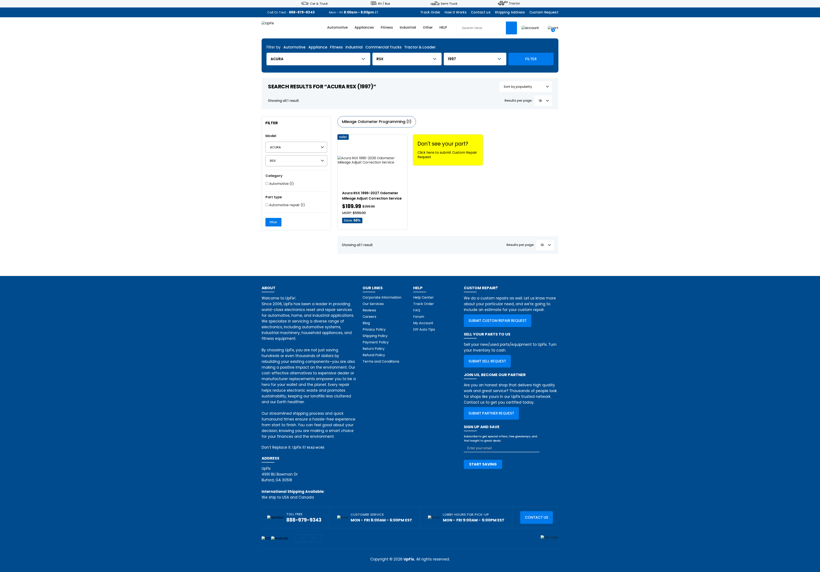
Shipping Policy (375, 335)
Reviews (369, 310)
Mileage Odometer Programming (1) (376, 121)
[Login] (530, 27)
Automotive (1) (281, 184)
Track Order (430, 12)
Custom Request (543, 12)
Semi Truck (449, 3)
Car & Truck (319, 3)
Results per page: (518, 101)
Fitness (387, 28)
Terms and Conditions (381, 361)
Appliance (317, 47)
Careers (369, 316)
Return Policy (374, 348)
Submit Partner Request (491, 413)
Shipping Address (510, 12)
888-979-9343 (302, 12)
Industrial (408, 28)
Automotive (337, 28)
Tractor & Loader (420, 47)
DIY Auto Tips (424, 329)
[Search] (511, 28)
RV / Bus (384, 3)
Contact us (481, 12)
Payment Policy (376, 342)
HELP (443, 28)
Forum (418, 316)
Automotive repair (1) (286, 205)
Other (428, 28)
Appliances (364, 28)
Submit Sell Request (487, 361)
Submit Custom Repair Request (498, 320)
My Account (423, 323)
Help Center (423, 297)
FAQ (416, 310)
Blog (366, 323)
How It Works (456, 12)
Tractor (514, 3)
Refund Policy (374, 355)
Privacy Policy (374, 329)
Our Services (373, 303)
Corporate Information (382, 297)
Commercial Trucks (383, 47)
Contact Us (536, 517)
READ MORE (316, 447)
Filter (531, 58)
